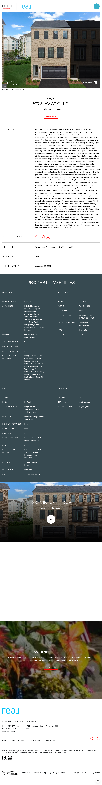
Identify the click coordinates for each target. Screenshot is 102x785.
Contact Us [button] (51, 667)
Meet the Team (18, 740)
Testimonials (35, 740)
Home (4, 740)
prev (9, 83)
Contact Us (50, 740)
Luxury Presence (58, 773)
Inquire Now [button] (51, 116)
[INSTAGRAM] (98, 739)
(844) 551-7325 (13, 729)
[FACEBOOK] (92, 739)
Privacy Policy (94, 773)
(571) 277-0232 (13, 726)
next (15, 83)
